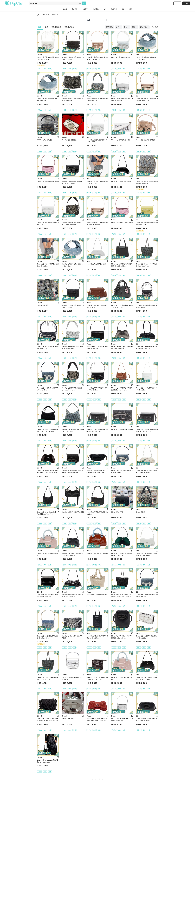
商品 (88, 20)
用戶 (106, 20)
